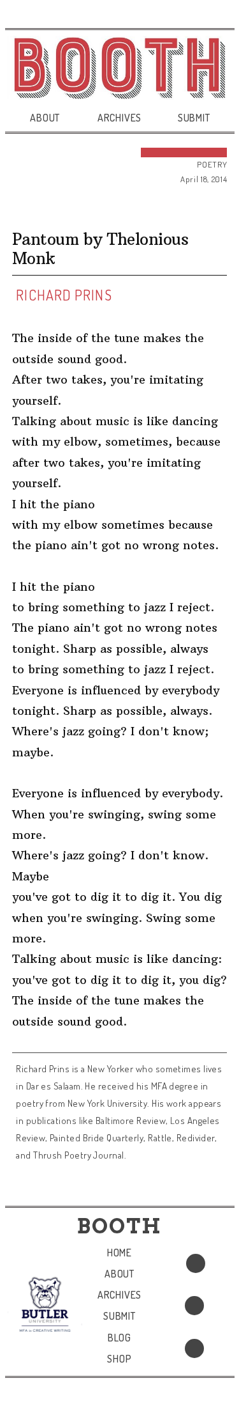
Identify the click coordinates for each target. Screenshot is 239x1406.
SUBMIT (194, 117)
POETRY (212, 164)
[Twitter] (194, 1305)
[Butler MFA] (45, 1304)
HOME (119, 1252)
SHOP (119, 1358)
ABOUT (45, 117)
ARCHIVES (119, 117)
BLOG (119, 1337)
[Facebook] (195, 1263)
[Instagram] (194, 1348)
